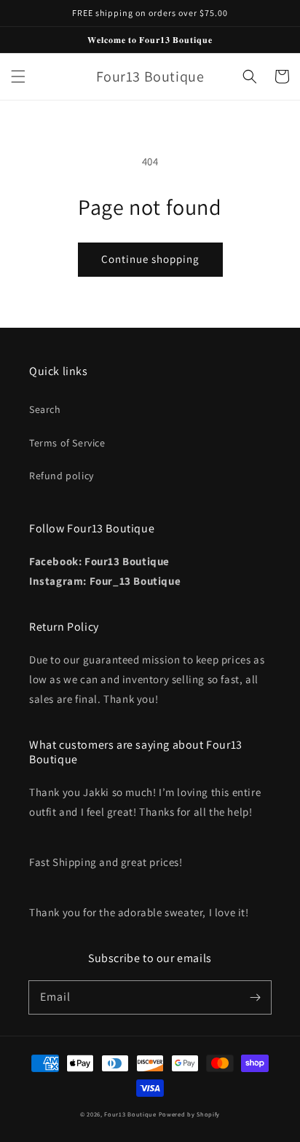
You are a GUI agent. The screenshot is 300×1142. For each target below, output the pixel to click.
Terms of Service (67, 442)
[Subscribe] (255, 997)
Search (45, 409)
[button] (18, 76)
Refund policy (61, 475)
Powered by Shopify (190, 1114)
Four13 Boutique (130, 1114)
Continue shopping (150, 259)
